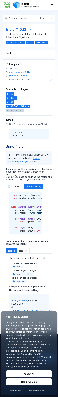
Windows (11, 98)
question (12, 172)
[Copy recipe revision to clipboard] (50, 79)
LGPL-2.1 (13, 68)
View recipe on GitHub (20, 72)
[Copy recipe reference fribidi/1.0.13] (30, 29)
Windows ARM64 (14, 110)
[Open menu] (52, 5)
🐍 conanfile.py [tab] (33, 186)
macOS (10, 102)
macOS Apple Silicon (18, 106)
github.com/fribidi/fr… (19, 75)
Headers (23, 251)
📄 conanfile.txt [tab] (15, 186)
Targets (11, 251)
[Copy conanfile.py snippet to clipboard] (48, 192)
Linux (10, 94)
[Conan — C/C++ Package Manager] (22, 5)
